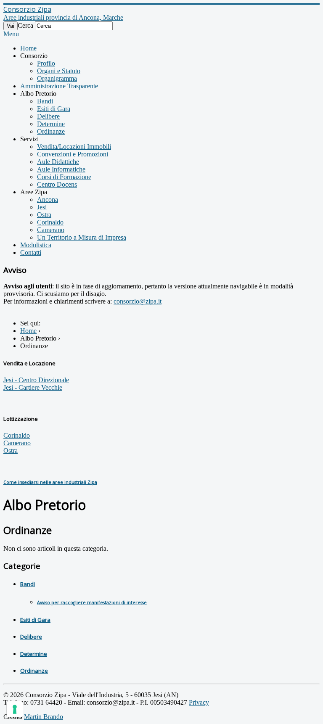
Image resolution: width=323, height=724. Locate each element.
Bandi (45, 101)
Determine (51, 123)
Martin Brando (43, 716)
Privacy (199, 702)
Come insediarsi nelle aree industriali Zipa (50, 482)
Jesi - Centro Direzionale (36, 379)
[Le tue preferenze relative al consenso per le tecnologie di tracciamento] (15, 709)
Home (28, 48)
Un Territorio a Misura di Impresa (81, 237)
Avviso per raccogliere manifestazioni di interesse (92, 602)
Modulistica (35, 244)
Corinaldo (50, 222)
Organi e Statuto (58, 70)
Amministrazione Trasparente (59, 86)
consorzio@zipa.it (138, 301)
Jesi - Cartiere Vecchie (32, 387)
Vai (10, 26)
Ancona (47, 199)
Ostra (44, 214)
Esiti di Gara (53, 108)
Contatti (30, 252)
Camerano (50, 229)
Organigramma (57, 78)
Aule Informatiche (61, 169)
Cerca (25, 25)
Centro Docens (57, 184)
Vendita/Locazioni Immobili (74, 146)
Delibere (48, 116)
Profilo (46, 63)
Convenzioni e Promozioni (72, 154)
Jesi (42, 207)
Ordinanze (51, 131)
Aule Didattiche (58, 161)
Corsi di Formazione (64, 176)
